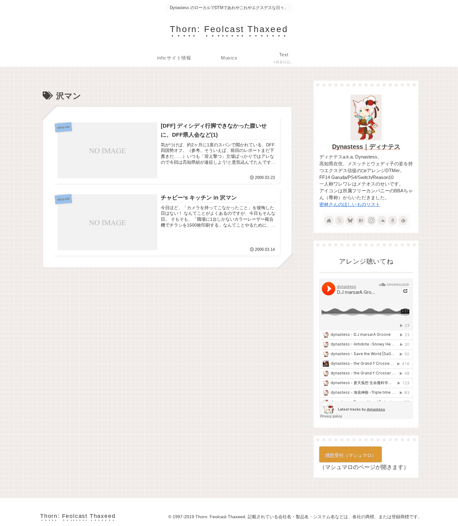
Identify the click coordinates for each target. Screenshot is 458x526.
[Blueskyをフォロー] (350, 220)
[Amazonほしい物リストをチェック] (393, 220)
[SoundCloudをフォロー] (382, 220)
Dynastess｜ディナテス (366, 146)
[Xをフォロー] (340, 220)
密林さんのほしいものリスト (349, 204)
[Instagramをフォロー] (371, 220)
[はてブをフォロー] (361, 220)
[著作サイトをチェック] (329, 220)
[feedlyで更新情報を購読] (403, 220)
